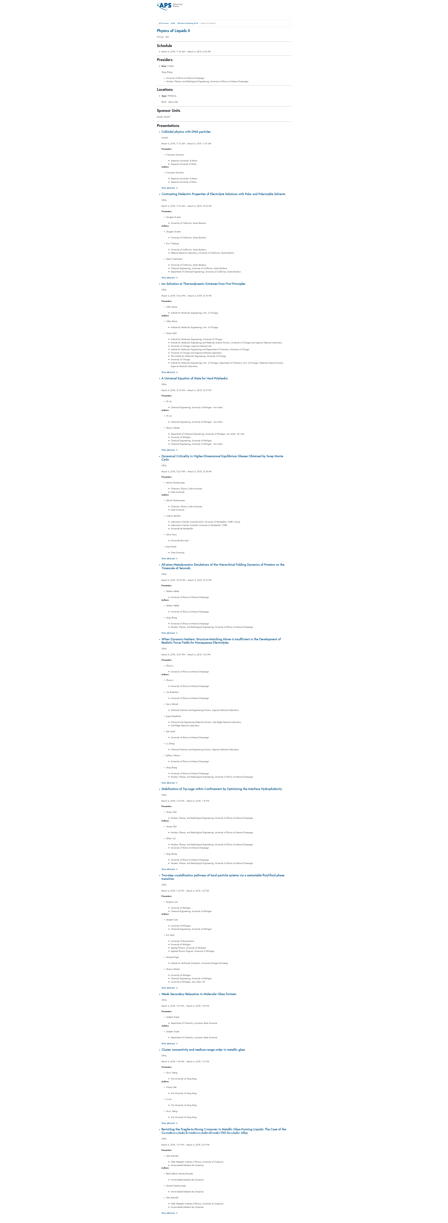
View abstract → (169, 187)
